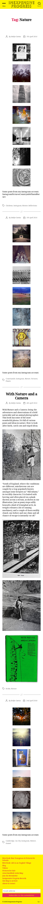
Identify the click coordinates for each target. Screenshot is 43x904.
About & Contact (8, 883)
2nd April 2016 (31, 701)
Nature (25, 206)
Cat (16, 841)
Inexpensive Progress (21, 4)
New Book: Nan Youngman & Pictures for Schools (18, 859)
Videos (5, 868)
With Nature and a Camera (21, 396)
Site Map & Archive (10, 881)
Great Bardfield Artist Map (12, 873)
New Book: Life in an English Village (16, 863)
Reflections (33, 206)
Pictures (34, 379)
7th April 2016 (32, 36)
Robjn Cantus (16, 36)
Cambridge (10, 841)
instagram (17, 206)
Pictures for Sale (8, 870)
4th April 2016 (32, 403)
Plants (8, 381)
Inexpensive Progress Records (14, 878)
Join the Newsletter (10, 876)
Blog (4, 865)
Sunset (8, 843)
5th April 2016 (32, 218)
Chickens (9, 206)
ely (19, 841)
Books (8, 689)
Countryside (10, 379)
